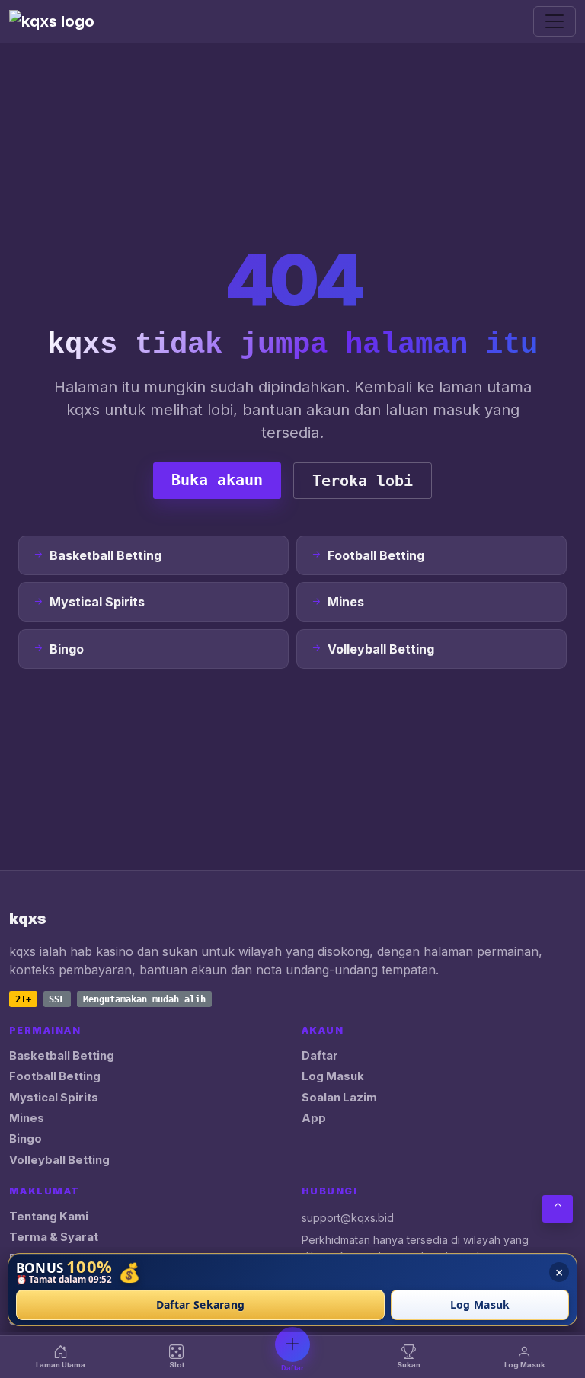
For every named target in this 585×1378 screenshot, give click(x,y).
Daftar (320, 1056)
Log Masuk (333, 1076)
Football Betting (55, 1076)
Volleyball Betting (59, 1160)
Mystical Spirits (53, 1098)
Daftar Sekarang (200, 1305)
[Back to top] (557, 1209)
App (314, 1118)
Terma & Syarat (53, 1237)
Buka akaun (217, 480)
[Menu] (554, 21)
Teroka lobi (362, 481)
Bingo (25, 1139)
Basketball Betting (61, 1056)
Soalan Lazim (339, 1098)
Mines (26, 1118)
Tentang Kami (48, 1216)
